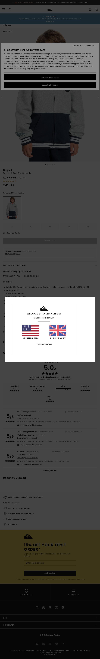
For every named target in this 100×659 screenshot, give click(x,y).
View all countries (44, 344)
